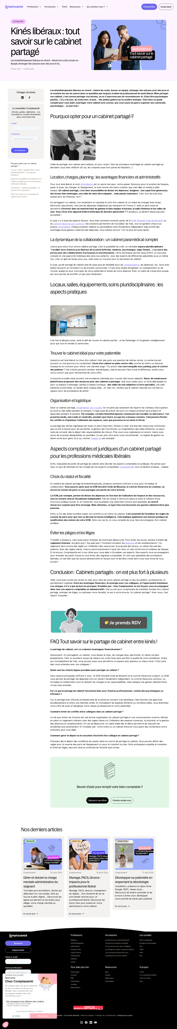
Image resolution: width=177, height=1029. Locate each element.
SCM (141, 949)
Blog (107, 972)
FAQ (141, 981)
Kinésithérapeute (77, 943)
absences (130, 543)
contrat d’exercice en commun (68, 223)
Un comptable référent (148, 975)
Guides (107, 975)
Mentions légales (87, 1015)
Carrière (74, 984)
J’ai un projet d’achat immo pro (116, 953)
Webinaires (109, 978)
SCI (141, 946)
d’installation (86, 184)
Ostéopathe (75, 956)
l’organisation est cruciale (89, 407)
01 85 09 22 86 (145, 978)
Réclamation (75, 987)
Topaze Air (96, 438)
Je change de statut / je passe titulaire (119, 949)
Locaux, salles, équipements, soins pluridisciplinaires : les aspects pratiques (25, 172)
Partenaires (75, 981)
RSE (72, 978)
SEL (141, 956)
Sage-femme (76, 953)
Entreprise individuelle (148, 943)
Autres (73, 962)
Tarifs (142, 972)
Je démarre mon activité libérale (117, 940)
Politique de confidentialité (105, 1015)
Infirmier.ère (75, 946)
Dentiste (74, 959)
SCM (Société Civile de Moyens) (147, 220)
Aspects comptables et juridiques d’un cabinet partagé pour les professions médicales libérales (26, 181)
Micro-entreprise (146, 940)
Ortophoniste (76, 949)
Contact (74, 975)
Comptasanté (126, 467)
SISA (141, 953)
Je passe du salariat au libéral (116, 943)
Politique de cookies (125, 1015)
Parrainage (75, 972)
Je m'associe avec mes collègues (118, 946)
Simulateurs (109, 981)
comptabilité (64, 227)
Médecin (74, 940)
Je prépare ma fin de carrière (116, 956)
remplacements (131, 264)
